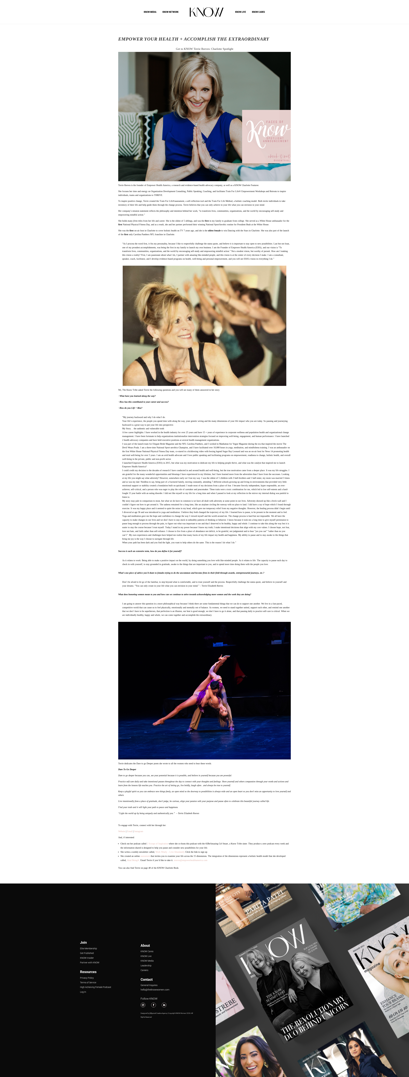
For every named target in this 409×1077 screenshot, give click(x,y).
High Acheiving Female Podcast (95, 987)
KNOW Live (146, 956)
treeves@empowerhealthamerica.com (190, 860)
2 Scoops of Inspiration (157, 843)
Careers (144, 970)
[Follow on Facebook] (153, 1005)
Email (129, 831)
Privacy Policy (87, 978)
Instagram (138, 831)
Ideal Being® (133, 860)
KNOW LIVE (240, 12)
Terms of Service (88, 982)
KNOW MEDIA (150, 12)
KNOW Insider (87, 958)
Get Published (87, 953)
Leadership (146, 965)
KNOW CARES (258, 12)
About (145, 946)
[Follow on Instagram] (143, 1005)
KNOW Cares (147, 951)
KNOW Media (147, 960)
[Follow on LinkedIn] (164, 1005)
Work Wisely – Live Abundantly (170, 852)
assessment (145, 856)
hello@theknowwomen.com (155, 989)
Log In (83, 992)
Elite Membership (88, 948)
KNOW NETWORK (170, 12)
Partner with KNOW (89, 962)
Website (121, 831)
